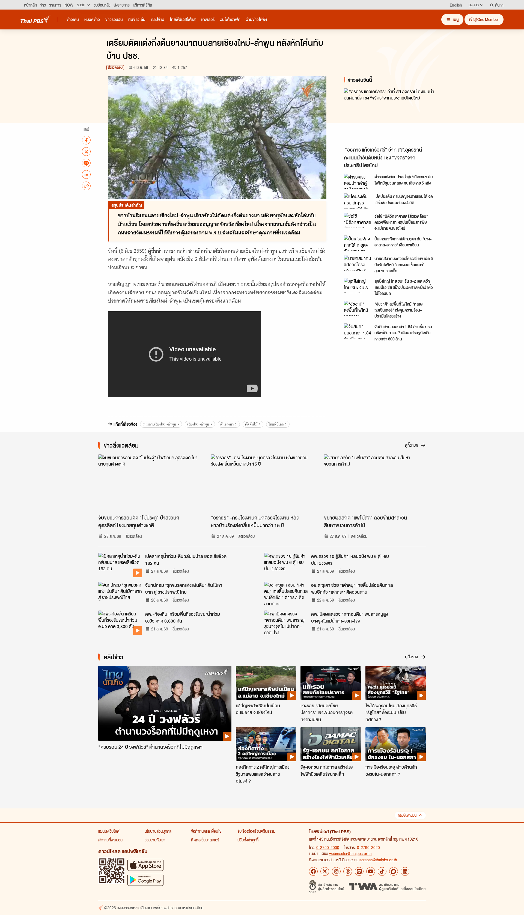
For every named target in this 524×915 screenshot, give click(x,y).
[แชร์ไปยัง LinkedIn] (86, 174)
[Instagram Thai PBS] (336, 871)
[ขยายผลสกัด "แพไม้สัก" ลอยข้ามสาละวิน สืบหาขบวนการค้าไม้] (375, 483)
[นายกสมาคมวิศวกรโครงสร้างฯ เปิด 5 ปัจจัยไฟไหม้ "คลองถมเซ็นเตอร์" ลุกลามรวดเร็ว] (357, 262)
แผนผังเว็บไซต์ (109, 831)
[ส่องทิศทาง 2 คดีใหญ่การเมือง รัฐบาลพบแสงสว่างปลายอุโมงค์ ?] (266, 744)
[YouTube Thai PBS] (370, 871)
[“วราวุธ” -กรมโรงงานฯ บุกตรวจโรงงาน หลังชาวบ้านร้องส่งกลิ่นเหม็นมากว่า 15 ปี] (262, 483)
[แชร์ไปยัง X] (86, 151)
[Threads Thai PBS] (347, 871)
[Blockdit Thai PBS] (393, 871)
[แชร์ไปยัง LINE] (86, 163)
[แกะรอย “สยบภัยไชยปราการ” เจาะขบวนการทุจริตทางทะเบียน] (330, 683)
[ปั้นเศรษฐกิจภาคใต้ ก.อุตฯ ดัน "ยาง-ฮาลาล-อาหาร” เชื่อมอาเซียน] (357, 243)
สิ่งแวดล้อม (115, 67)
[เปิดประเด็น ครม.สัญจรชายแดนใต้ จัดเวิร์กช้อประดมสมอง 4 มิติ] (357, 201)
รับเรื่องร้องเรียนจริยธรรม (256, 831)
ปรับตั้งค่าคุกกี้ (247, 839)
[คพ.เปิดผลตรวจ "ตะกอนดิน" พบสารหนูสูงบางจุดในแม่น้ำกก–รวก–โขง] (286, 623)
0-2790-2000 (327, 847)
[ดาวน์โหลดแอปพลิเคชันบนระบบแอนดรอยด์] (145, 879)
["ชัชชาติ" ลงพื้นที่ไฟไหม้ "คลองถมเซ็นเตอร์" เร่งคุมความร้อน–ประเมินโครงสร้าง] (357, 308)
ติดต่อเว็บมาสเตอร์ (205, 839)
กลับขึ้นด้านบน (407, 815)
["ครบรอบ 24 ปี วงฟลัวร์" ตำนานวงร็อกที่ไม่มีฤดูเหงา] (164, 703)
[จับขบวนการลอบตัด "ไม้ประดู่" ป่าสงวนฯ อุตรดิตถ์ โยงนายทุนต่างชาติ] (149, 483)
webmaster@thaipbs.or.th (350, 853)
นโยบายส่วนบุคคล (158, 831)
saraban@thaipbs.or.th (378, 859)
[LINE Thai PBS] (359, 871)
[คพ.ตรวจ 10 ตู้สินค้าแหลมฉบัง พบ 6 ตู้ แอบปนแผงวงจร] (286, 565)
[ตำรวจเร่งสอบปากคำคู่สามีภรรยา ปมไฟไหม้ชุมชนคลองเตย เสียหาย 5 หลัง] (357, 181)
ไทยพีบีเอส (276, 424)
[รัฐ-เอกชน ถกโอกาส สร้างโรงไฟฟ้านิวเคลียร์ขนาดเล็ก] (330, 744)
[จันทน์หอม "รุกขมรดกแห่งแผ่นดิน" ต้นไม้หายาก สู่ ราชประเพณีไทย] (120, 594)
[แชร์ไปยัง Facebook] (86, 140)
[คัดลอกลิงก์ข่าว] (86, 186)
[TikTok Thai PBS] (382, 871)
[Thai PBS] (35, 19)
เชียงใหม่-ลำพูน (198, 424)
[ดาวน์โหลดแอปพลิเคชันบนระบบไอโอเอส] (145, 864)
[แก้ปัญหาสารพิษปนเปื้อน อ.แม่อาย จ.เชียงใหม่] (266, 683)
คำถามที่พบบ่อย (110, 839)
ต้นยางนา (227, 424)
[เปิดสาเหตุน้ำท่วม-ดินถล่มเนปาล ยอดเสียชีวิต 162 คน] (120, 565)
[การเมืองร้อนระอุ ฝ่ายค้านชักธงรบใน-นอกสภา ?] (395, 744)
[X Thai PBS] (324, 871)
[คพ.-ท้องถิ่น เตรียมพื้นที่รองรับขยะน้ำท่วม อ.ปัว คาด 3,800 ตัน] (120, 623)
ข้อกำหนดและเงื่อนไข (206, 831)
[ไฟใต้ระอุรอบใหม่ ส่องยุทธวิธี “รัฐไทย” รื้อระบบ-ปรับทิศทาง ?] (395, 683)
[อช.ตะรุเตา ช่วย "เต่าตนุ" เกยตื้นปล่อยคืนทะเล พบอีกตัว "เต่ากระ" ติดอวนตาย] (286, 594)
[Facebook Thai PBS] (313, 871)
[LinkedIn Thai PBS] (405, 871)
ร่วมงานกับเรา (155, 839)
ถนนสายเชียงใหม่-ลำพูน (159, 424)
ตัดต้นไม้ (251, 424)
